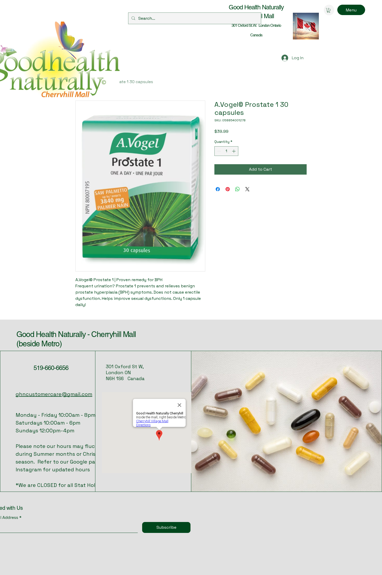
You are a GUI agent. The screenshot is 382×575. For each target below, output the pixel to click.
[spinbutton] (226, 151)
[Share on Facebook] (218, 189)
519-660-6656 (51, 367)
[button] (328, 10)
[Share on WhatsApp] (237, 189)
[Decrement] (218, 151)
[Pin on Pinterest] (228, 189)
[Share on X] (247, 189)
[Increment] (234, 151)
